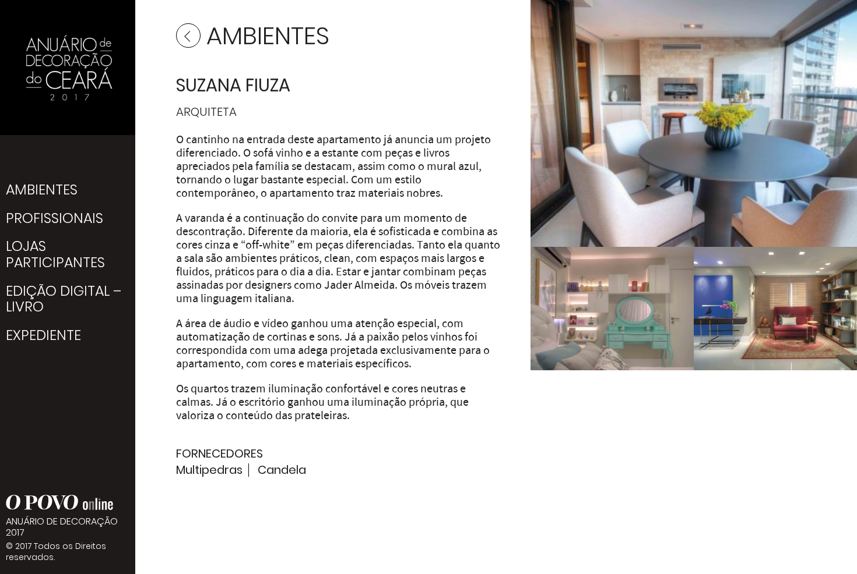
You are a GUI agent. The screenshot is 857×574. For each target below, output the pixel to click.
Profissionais (54, 218)
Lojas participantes (55, 254)
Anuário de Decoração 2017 (67, 67)
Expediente (43, 335)
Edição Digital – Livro (63, 299)
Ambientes (42, 189)
